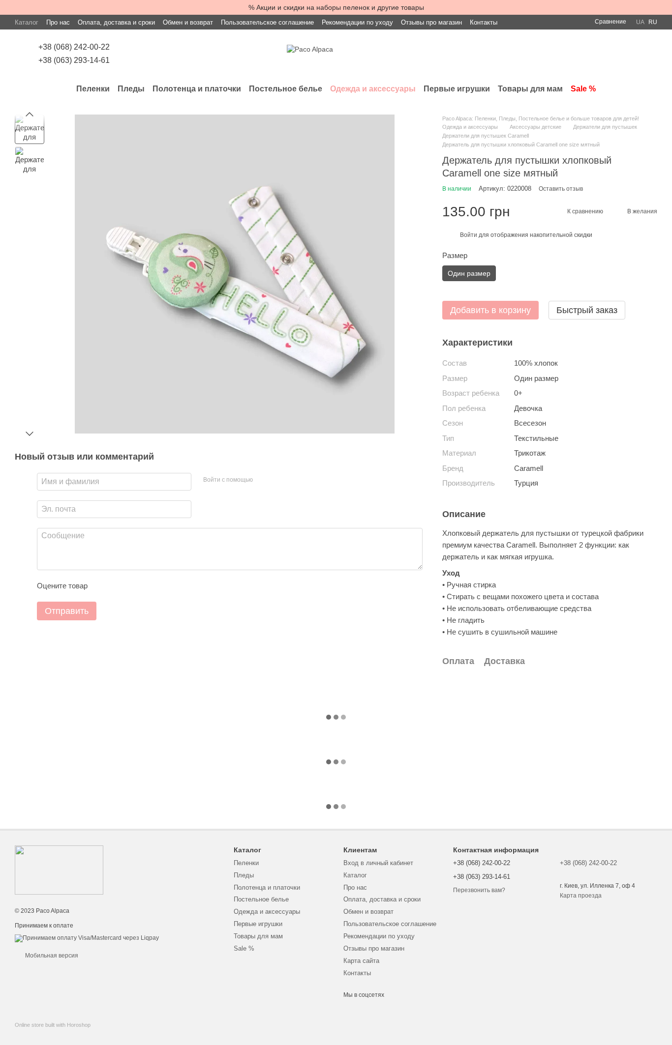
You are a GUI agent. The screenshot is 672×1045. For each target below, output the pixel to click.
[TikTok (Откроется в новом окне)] (155, 54)
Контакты (483, 22)
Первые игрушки (457, 89)
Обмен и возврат (188, 22)
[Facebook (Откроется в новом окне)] (143, 54)
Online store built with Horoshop (53, 1025)
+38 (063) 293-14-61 (74, 60)
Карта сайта (361, 960)
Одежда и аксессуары (373, 89)
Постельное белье (285, 89)
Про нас (58, 22)
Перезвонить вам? (479, 890)
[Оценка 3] (135, 585)
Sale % (583, 89)
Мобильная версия (51, 955)
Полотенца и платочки (197, 89)
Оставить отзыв (561, 188)
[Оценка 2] (119, 585)
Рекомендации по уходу (357, 22)
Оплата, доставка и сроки (116, 22)
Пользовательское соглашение (267, 22)
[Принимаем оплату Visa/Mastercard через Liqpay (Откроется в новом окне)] (87, 937)
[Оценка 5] (167, 585)
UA (640, 22)
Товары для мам (530, 89)
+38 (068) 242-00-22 (74, 47)
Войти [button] (468, 235)
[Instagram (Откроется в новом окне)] (131, 54)
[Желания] (598, 54)
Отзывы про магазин (431, 22)
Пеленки (93, 89)
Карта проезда (581, 895)
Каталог (26, 22)
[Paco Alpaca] (59, 869)
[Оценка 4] (151, 585)
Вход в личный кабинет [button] (378, 863)
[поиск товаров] (649, 89)
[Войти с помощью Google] (279, 480)
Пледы (131, 89)
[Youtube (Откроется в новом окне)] (167, 54)
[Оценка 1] (104, 585)
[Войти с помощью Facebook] (264, 480)
